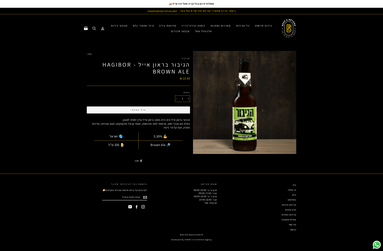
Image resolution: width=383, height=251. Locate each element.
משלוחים (292, 199)
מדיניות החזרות (289, 214)
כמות (187, 92)
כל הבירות (243, 25)
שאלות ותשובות (289, 219)
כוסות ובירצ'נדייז (193, 25)
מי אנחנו (292, 189)
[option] (191, 10)
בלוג (294, 194)
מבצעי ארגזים (180, 31)
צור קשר (292, 224)
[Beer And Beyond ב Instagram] (143, 206)
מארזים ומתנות (221, 25)
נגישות (293, 229)
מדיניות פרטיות (289, 204)
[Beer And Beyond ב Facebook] (136, 206)
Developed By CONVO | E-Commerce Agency (191, 239)
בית (90, 53)
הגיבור (185, 58)
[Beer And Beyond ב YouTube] (130, 206)
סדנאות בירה (167, 25)
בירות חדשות (263, 25)
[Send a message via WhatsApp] (377, 245)
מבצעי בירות (119, 25)
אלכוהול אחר (203, 31)
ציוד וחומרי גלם (143, 25)
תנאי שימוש (290, 209)
